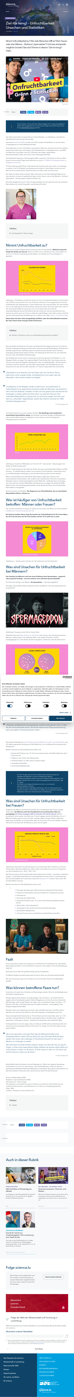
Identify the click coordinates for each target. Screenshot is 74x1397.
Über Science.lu (45, 1358)
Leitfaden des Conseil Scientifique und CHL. (20, 511)
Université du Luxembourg (17, 1252)
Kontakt (42, 1365)
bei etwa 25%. (43, 1036)
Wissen (7, 11)
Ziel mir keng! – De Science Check (50, 1187)
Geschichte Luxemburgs (14, 1230)
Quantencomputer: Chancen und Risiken (52, 1190)
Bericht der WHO (19, 142)
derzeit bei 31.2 (45, 879)
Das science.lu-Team (47, 1362)
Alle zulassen (60, 718)
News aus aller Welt (11, 1366)
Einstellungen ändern (53, 1277)
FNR (14, 31)
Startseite (65, 11)
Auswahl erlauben (37, 718)
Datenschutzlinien (46, 1372)
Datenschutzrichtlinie (39, 1343)
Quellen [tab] (14, 1105)
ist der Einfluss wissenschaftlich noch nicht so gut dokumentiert (44, 742)
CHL (17, 31)
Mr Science (8, 1381)
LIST (43, 1206)
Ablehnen (13, 718)
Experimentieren (10, 1373)
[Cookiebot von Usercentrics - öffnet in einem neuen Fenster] (64, 677)
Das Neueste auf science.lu (14, 1358)
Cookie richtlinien (46, 1376)
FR (63, 4)
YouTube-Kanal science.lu (27, 128)
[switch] (28, 705)
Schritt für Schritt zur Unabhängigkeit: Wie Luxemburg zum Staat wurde (20, 1235)
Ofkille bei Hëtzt (12, 1187)
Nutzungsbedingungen (48, 1369)
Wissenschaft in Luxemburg (14, 1362)
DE (59, 4)
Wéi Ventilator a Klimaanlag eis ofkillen (18, 1190)
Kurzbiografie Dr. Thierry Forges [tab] (22, 233)
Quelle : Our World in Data (59, 315)
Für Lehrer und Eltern (11, 1377)
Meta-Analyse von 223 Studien (30, 635)
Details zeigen (63, 712)
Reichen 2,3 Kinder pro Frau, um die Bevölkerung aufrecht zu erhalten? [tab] (35, 335)
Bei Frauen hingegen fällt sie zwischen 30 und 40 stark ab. (36, 814)
